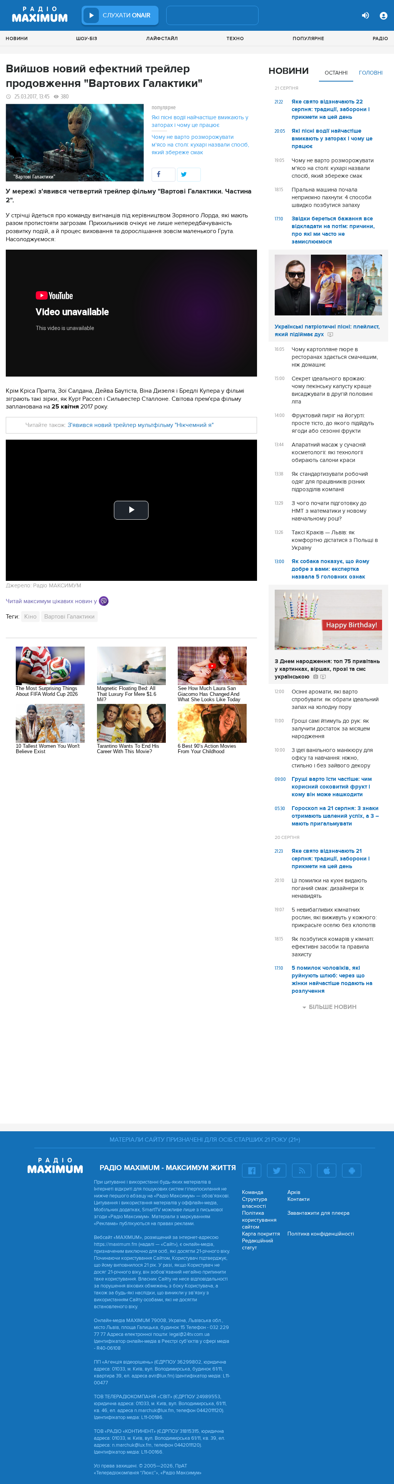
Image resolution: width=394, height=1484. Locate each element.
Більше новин (333, 1007)
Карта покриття (261, 1234)
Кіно (30, 616)
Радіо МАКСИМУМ (57, 585)
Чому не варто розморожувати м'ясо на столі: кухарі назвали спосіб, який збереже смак (200, 144)
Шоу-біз (86, 38)
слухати (126, 15)
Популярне (308, 38)
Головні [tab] (370, 73)
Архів (294, 1192)
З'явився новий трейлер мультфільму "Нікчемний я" (141, 425)
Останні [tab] (336, 73)
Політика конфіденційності (320, 1234)
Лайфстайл (162, 38)
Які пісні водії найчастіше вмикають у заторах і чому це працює (200, 121)
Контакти (298, 1199)
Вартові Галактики (69, 616)
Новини (17, 38)
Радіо (380, 38)
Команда (252, 1192)
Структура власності (254, 1202)
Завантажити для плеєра (318, 1213)
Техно (235, 38)
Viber (104, 601)
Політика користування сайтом (259, 1220)
